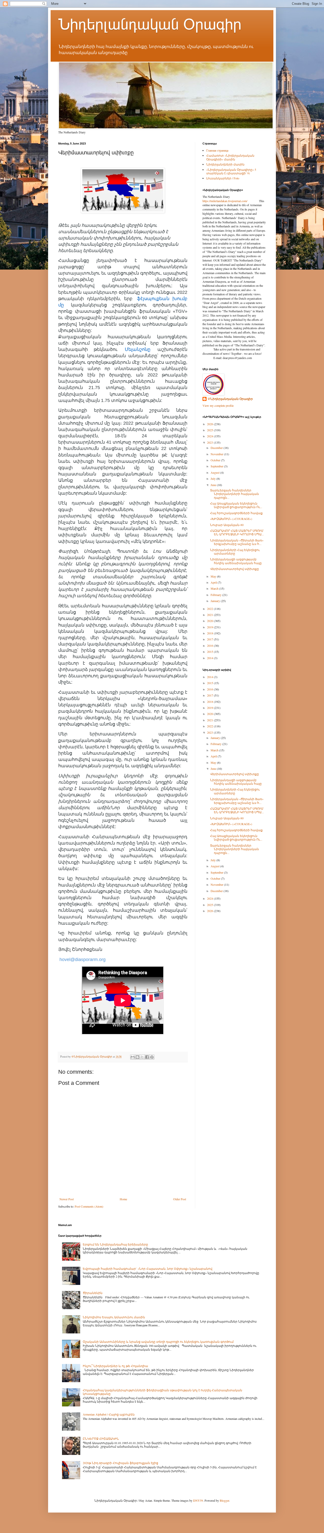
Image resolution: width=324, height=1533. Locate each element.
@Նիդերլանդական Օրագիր (230, 399)
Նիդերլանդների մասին (225, 164)
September (217, 466)
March (215, 588)
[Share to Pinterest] (151, 1057)
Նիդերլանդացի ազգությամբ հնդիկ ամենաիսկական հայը (236, 561)
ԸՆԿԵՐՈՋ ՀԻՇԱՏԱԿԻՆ (101, 1438)
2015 (210, 652)
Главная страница (217, 150)
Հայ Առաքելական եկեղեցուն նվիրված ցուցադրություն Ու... (236, 505)
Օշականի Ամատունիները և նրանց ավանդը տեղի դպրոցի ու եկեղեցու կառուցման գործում (158, 1341)
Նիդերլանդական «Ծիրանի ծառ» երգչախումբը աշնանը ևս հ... (237, 542)
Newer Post (66, 1199)
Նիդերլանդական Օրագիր (149, 24)
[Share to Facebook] (147, 1057)
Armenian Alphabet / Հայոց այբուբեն (109, 1414)
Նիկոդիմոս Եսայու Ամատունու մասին (114, 1317)
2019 (210, 627)
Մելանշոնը (137, 349)
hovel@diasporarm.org (82, 959)
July (213, 478)
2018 (210, 633)
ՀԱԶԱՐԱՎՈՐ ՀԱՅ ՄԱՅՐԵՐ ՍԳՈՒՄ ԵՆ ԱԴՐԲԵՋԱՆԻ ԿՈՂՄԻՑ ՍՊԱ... (237, 532)
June (214, 485)
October (216, 460)
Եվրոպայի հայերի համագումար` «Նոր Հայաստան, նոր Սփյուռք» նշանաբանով (147, 1268)
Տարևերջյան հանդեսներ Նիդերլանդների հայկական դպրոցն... (234, 493)
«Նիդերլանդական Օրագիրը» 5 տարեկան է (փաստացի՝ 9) (231, 171)
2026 (210, 424)
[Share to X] (142, 1057)
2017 (210, 639)
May (214, 576)
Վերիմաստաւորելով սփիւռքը (234, 569)
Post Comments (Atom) (89, 1206)
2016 (210, 645)
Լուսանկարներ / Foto (222, 178)
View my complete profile (218, 405)
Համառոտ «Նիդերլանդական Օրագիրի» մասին (230, 157)
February (216, 595)
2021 (210, 615)
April (214, 582)
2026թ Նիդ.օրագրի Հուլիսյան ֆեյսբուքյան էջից (120, 1463)
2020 (210, 621)
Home (123, 1199)
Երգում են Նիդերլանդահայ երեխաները (115, 1244)
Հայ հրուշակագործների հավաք (236, 513)
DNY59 (198, 1500)
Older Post (179, 1199)
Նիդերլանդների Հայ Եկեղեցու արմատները (235, 551)
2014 (210, 658)
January (216, 601)
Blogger (224, 1500)
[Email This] (132, 1057)
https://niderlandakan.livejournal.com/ (224, 201)
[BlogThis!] (137, 1057)
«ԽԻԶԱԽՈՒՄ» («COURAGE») (231, 519)
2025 (210, 430)
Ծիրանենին (93, 1293)
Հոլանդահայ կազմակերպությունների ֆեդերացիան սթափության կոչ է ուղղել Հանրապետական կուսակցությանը (162, 1392)
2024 (210, 436)
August (215, 472)
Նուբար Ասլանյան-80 (227, 525)
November (217, 454)
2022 (210, 609)
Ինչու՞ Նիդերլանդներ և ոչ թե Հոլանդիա (115, 1366)
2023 (210, 442)
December (217, 448)
